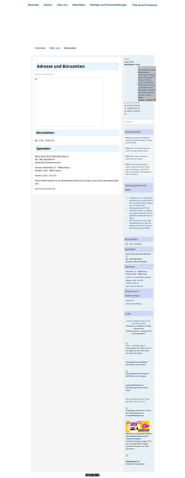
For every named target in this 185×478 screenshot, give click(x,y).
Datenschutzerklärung (134, 304)
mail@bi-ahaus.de (132, 283)
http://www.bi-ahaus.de (45, 189)
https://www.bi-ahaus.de (134, 286)
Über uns (62, 5)
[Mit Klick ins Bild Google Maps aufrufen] (73, 102)
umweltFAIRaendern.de (135, 416)
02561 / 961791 (49, 176)
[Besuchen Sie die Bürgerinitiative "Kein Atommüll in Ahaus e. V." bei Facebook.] (144, 5)
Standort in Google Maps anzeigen (138, 277)
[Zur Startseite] (92, 27)
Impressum (130, 300)
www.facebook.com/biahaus (137, 362)
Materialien (79, 5)
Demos (48, 5)
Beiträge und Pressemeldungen (108, 5)
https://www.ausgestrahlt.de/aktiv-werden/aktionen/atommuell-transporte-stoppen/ (139, 436)
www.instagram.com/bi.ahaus (137, 374)
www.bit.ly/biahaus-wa (134, 385)
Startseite (33, 5)
